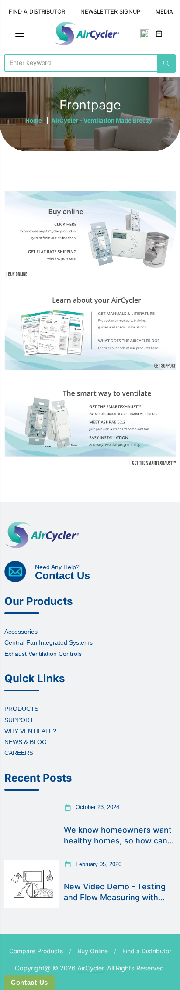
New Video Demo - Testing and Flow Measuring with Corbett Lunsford (115, 892)
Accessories (21, 631)
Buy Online (92, 951)
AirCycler (90, 968)
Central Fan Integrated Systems (48, 642)
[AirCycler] (86, 33)
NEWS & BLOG (25, 741)
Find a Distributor (146, 951)
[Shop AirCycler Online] (90, 234)
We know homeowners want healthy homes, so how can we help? (118, 835)
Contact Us (29, 982)
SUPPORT (19, 720)
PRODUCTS (21, 708)
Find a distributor (37, 11)
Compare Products (36, 951)
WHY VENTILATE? (30, 730)
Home (33, 120)
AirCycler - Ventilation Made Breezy (101, 120)
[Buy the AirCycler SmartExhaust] (90, 424)
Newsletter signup (110, 11)
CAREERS (18, 752)
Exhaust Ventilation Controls (43, 653)
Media (164, 11)
